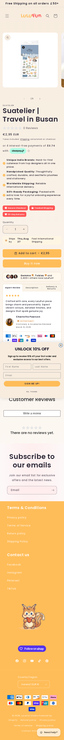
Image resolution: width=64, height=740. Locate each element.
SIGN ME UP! (32, 383)
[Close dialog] (61, 345)
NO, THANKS (32, 391)
